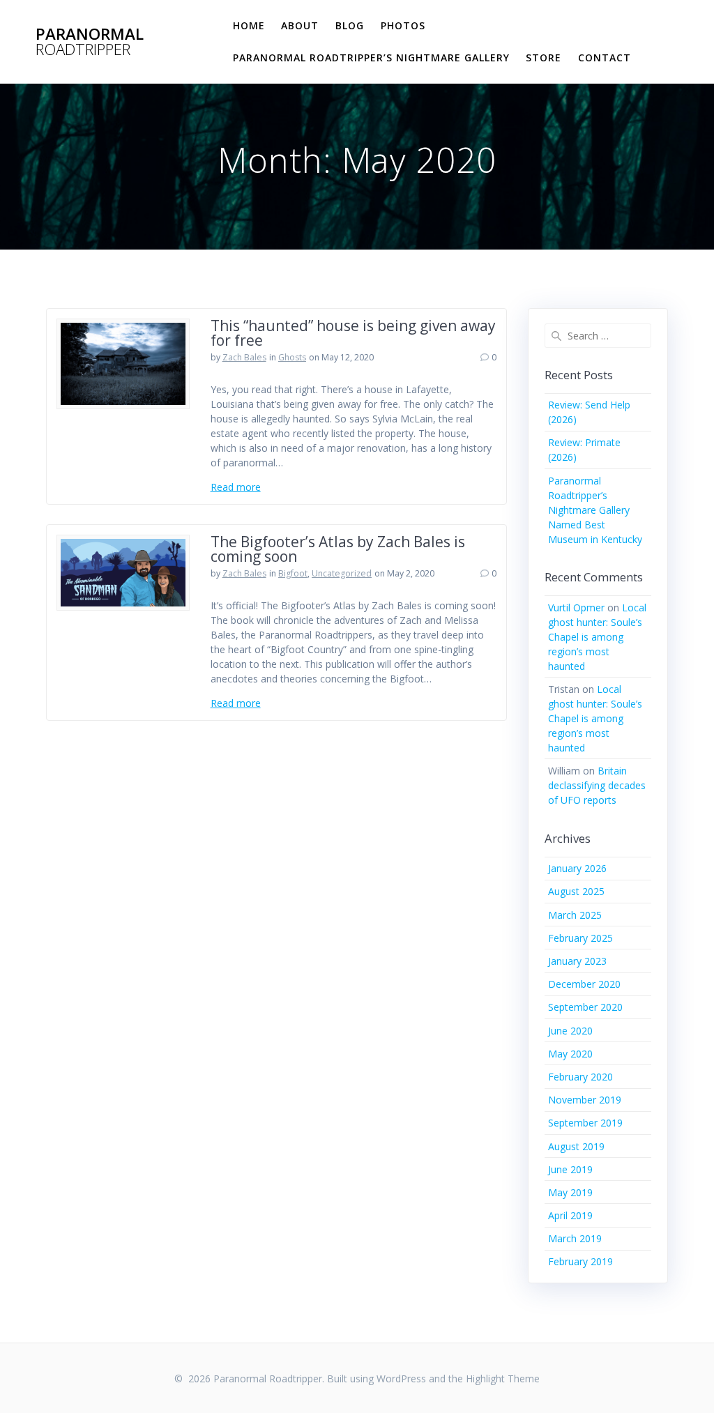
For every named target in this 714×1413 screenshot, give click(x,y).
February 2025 (580, 938)
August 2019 (576, 1146)
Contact (604, 57)
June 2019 (570, 1169)
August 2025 (576, 891)
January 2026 (577, 868)
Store (543, 57)
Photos (403, 25)
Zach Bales (244, 357)
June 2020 (570, 1030)
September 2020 (585, 1007)
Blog (349, 25)
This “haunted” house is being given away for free (353, 333)
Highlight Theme (503, 1378)
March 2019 (575, 1238)
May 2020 (570, 1053)
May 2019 (570, 1192)
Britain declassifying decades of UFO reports (597, 785)
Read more (236, 487)
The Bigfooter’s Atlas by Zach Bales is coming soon (338, 549)
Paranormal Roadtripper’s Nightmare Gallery (371, 57)
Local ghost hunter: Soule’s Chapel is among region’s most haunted (597, 637)
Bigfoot (292, 573)
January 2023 (577, 961)
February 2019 (580, 1261)
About (300, 25)
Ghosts (292, 357)
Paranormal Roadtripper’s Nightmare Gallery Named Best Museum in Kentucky (595, 510)
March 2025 (575, 915)
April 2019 (570, 1215)
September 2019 (585, 1122)
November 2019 (584, 1099)
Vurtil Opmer (576, 607)
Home (249, 25)
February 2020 (580, 1076)
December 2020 (584, 984)
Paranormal (90, 42)
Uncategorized (342, 573)
